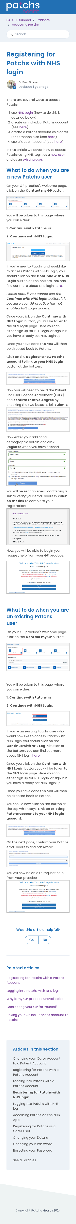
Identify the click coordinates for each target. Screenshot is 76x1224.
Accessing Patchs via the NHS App (36, 1117)
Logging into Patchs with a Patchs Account (33, 1083)
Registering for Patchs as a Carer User (34, 1128)
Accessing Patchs (25, 24)
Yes (31, 939)
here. (36, 755)
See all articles (24, 1160)
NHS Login (25, 112)
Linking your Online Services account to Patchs (37, 1017)
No (45, 939)
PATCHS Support (18, 20)
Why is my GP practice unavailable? (34, 998)
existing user (32, 159)
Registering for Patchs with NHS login (36, 1095)
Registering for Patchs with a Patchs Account (35, 980)
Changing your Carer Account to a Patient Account (37, 1061)
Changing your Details (30, 1137)
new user (58, 154)
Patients (43, 20)
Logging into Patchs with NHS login (33, 990)
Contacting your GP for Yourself (31, 1007)
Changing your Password (32, 1144)
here (23, 127)
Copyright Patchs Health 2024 (38, 1210)
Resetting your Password (32, 1150)
